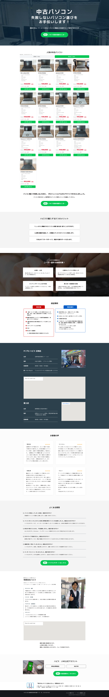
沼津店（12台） (37, 56)
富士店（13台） (72, 56)
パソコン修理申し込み (81, 693)
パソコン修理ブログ (70, 693)
